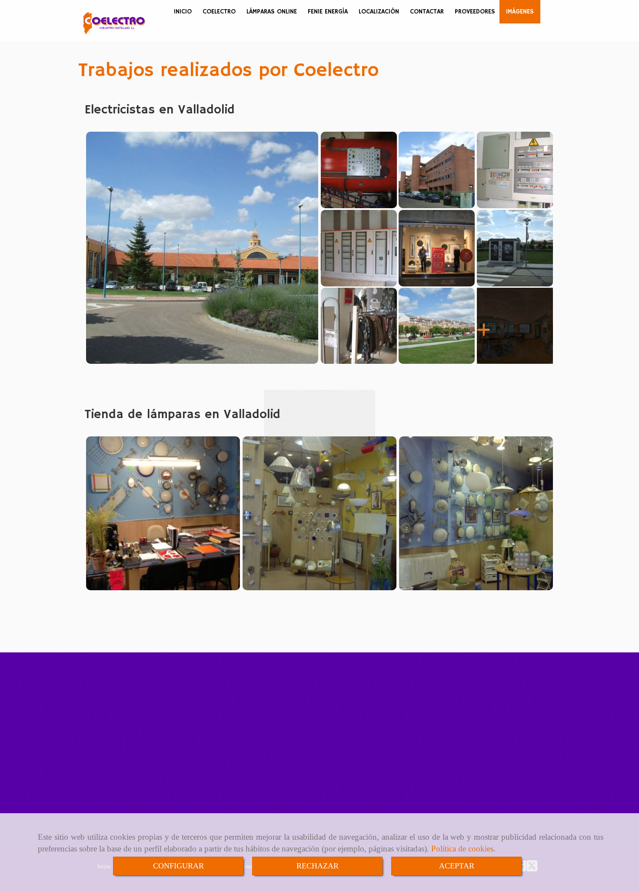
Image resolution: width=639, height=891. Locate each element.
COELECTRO (219, 12)
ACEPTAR (456, 865)
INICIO (183, 12)
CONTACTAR (427, 12)
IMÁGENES (520, 12)
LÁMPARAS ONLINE (271, 12)
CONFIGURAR (178, 865)
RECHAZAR (317, 865)
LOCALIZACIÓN (379, 12)
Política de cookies (462, 848)
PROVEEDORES (475, 12)
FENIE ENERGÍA (328, 12)
